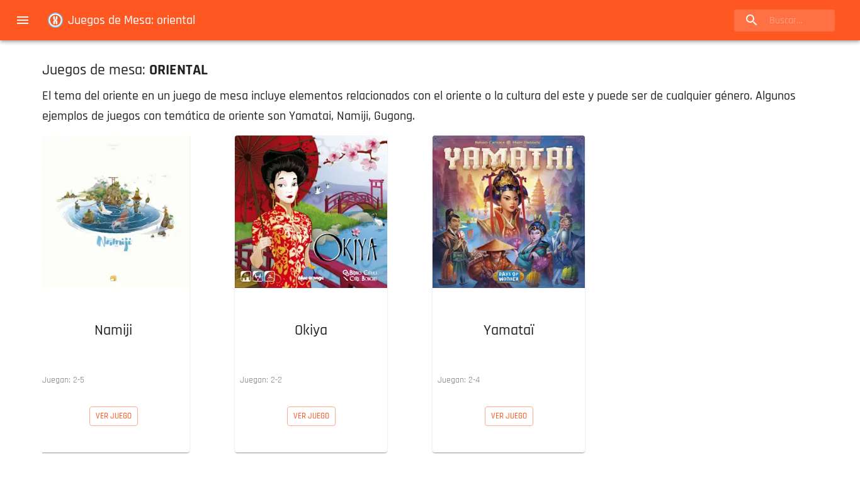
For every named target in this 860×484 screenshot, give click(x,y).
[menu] (23, 20)
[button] (113, 263)
